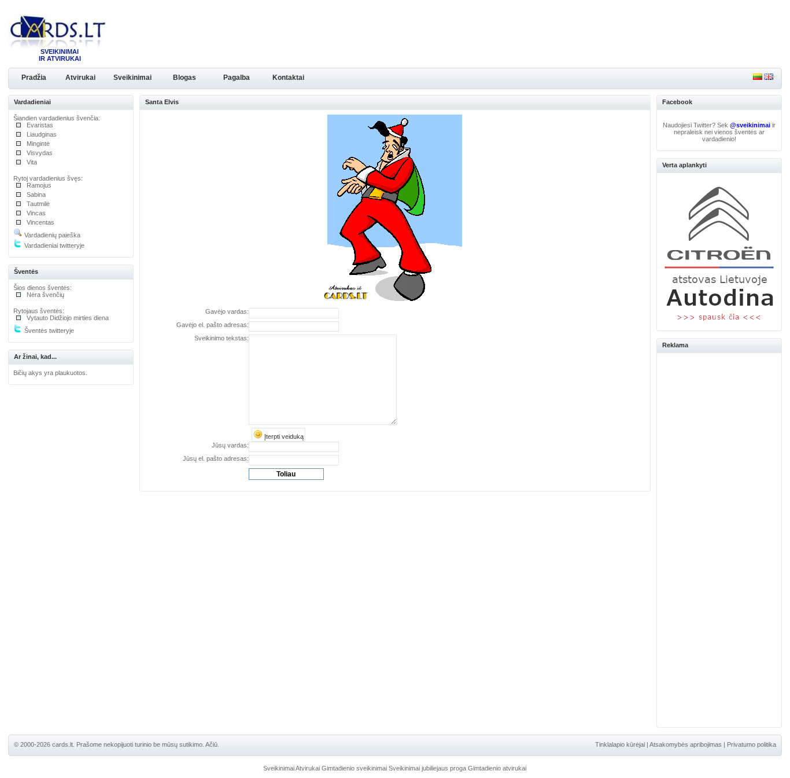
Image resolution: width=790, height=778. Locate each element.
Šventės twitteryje (48, 330)
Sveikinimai (132, 78)
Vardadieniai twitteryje (53, 245)
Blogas (184, 78)
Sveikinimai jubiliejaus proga (427, 768)
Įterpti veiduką (283, 436)
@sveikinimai (750, 125)
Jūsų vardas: (230, 445)
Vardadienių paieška (51, 235)
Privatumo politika (751, 744)
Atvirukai (80, 78)
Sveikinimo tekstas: (221, 338)
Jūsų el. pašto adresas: (216, 458)
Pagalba (236, 78)
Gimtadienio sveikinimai (354, 768)
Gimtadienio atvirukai (497, 768)
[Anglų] (768, 77)
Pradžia (33, 78)
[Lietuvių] (757, 77)
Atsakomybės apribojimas (685, 744)
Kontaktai (288, 78)
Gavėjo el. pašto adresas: (212, 324)
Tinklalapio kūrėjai (620, 744)
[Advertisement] (719, 538)
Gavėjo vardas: (227, 311)
